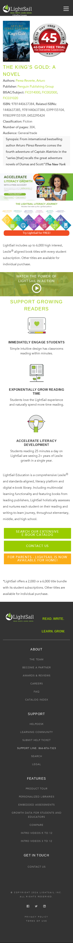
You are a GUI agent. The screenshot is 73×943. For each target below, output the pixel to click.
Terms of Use (36, 921)
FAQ (37, 691)
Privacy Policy (36, 917)
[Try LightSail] (50, 58)
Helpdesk (37, 724)
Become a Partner (36, 667)
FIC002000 (49, 92)
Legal (36, 764)
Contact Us (37, 866)
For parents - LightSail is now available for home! (37, 558)
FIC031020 (10, 98)
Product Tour (36, 788)
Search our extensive (37, 533)
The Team (37, 659)
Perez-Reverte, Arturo (30, 81)
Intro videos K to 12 (36, 833)
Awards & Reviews (36, 675)
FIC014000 (32, 92)
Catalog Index (36, 699)
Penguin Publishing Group (36, 87)
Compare (36, 825)
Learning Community (36, 732)
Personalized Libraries (36, 796)
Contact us (37, 546)
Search (36, 756)
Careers (36, 683)
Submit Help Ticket (36, 740)
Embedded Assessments (36, 804)
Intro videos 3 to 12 (36, 841)
